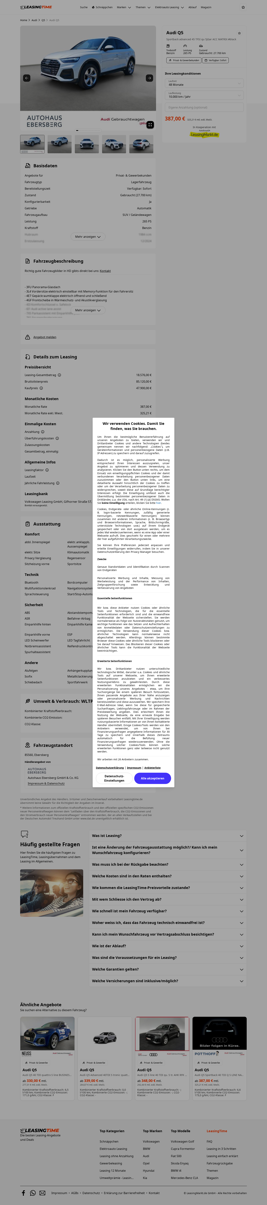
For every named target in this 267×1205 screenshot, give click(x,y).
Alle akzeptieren (152, 778)
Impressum (134, 767)
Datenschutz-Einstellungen (114, 778)
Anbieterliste (152, 767)
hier (158, 503)
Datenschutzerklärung (110, 767)
